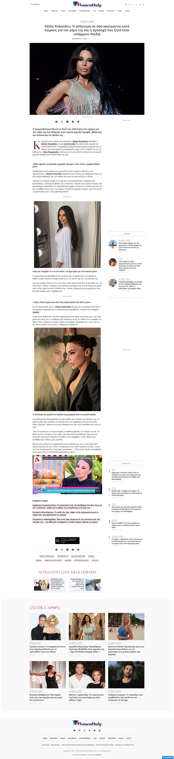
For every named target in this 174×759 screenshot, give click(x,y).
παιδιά (36, 312)
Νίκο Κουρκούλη (51, 152)
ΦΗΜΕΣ (68, 560)
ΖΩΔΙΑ (120, 11)
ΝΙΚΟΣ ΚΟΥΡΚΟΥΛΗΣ (54, 560)
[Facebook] (56, 122)
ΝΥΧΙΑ (114, 488)
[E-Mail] (72, 122)
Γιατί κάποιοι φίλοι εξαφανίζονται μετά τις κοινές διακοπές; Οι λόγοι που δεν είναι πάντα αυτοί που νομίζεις (130, 265)
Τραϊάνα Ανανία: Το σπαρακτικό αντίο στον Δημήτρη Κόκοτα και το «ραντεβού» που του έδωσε (47, 649)
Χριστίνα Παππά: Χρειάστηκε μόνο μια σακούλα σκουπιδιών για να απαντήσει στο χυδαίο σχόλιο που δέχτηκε (126, 650)
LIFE (94, 11)
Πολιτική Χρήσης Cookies (105, 745)
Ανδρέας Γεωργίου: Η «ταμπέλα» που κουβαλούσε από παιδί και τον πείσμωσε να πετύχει (125, 697)
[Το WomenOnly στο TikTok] (132, 5)
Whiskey (98, 755)
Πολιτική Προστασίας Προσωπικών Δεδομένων (78, 745)
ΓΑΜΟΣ (92, 556)
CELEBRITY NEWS (87, 21)
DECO (113, 470)
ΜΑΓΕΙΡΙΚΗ (111, 11)
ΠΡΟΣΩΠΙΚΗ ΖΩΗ (82, 560)
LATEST (127, 11)
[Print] (78, 122)
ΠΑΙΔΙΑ (39, 560)
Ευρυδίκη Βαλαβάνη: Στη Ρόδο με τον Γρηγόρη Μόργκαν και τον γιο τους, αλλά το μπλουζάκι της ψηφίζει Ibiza (130, 285)
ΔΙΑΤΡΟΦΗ (122, 297)
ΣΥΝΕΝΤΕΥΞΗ (63, 556)
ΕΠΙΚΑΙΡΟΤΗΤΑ (35, 643)
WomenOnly (87, 723)
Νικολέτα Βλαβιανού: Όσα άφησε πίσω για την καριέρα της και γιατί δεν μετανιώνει (46, 697)
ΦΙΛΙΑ (121, 258)
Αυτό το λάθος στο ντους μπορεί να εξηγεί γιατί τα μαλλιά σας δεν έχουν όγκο (126, 525)
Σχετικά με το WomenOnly (124, 745)
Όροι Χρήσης (55, 745)
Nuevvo (83, 755)
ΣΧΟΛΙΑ (96, 560)
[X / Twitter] (61, 122)
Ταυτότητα (45, 745)
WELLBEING (72, 11)
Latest (126, 233)
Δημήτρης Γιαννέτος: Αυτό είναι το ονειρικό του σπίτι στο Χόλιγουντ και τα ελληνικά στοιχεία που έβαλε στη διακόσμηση (126, 475)
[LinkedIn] (67, 122)
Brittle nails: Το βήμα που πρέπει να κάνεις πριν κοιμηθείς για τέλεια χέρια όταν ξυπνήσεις (127, 493)
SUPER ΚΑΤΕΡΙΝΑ (78, 556)
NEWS (46, 11)
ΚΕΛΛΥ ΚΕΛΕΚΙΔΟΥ (47, 556)
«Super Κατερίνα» (80, 141)
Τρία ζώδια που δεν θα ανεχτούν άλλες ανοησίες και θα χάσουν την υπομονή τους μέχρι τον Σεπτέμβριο (127, 509)
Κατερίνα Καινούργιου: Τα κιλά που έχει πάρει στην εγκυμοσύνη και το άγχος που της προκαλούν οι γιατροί (66, 513)
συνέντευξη (69, 144)
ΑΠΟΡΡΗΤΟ (168, 757)
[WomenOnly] (87, 5)
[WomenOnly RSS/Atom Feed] (142, 5)
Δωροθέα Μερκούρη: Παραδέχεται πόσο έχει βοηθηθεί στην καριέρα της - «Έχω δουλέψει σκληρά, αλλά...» (86, 649)
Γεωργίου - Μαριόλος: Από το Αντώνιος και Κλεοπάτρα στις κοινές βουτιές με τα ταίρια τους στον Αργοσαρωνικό (127, 541)
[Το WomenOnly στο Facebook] (125, 5)
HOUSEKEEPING (84, 11)
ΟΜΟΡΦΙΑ (54, 11)
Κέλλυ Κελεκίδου (49, 144)
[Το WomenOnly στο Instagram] (128, 5)
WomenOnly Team (79, 39)
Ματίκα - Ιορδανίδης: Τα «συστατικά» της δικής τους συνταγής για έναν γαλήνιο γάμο (86, 697)
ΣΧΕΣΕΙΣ (101, 11)
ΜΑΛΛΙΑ (114, 520)
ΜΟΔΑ (63, 11)
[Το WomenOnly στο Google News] (139, 5)
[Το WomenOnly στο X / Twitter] (135, 5)
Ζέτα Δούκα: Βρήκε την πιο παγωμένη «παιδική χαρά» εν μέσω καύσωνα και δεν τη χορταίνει (130, 246)
